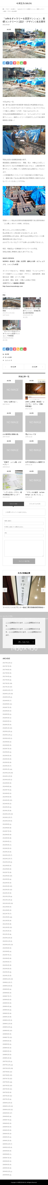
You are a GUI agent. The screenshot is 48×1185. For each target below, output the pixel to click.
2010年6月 (6, 958)
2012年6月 (6, 876)
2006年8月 (6, 1116)
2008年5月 (6, 1044)
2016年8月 (6, 704)
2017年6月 (6, 669)
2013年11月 (6, 817)
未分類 (7, 354)
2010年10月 (6, 944)
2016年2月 (6, 724)
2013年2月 (6, 848)
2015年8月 (6, 745)
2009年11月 (6, 982)
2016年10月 (6, 697)
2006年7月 (6, 1120)
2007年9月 (6, 1072)
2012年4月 (6, 883)
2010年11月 (6, 941)
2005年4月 (6, 1168)
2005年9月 (6, 1151)
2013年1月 (6, 852)
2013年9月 (6, 824)
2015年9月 (6, 742)
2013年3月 (6, 845)
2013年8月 (6, 828)
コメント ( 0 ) (13, 503)
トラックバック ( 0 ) (34, 503)
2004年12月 (6, 1171)
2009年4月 (6, 1006)
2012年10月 (6, 862)
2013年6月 (6, 834)
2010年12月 (6, 938)
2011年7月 (6, 913)
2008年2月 (6, 1054)
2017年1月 (6, 687)
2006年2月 (6, 1137)
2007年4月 (6, 1089)
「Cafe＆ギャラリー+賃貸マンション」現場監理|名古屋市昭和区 (32, 311)
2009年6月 (6, 999)
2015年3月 (6, 762)
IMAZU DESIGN (8, 258)
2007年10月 (6, 1068)
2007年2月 (6, 1096)
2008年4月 (6, 1048)
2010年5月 (6, 962)
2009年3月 (6, 1010)
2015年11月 (6, 735)
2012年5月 (6, 879)
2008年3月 (6, 1051)
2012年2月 (6, 889)
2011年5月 (6, 920)
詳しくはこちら (24, 642)
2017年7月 (6, 666)
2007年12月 (6, 1061)
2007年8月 (6, 1075)
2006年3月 (6, 1133)
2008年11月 (6, 1023)
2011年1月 (6, 934)
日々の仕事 (8, 357)
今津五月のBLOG (24, 3)
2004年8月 (6, 1175)
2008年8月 (6, 1034)
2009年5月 (6, 1003)
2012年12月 (6, 855)
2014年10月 (6, 779)
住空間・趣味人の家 (28, 261)
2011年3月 (6, 927)
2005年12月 (6, 1144)
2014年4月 (6, 800)
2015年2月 (6, 766)
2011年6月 (6, 917)
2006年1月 (6, 1140)
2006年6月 (6, 1123)
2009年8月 (6, 993)
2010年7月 (6, 955)
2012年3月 (6, 886)
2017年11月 (6, 663)
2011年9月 (6, 907)
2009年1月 (6, 1017)
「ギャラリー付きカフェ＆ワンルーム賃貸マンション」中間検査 (11, 333)
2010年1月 (6, 975)
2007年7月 (6, 1078)
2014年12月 (6, 773)
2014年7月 (6, 790)
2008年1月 (6, 1058)
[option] (24, 592)
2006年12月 (6, 1103)
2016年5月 (6, 714)
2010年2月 (6, 972)
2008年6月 (6, 1041)
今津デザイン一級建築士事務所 (14, 283)
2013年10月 (6, 821)
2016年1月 (6, 728)
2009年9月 (6, 989)
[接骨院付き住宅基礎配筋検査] (12, 302)
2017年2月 (6, 683)
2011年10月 (6, 903)
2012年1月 (6, 893)
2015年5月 (6, 755)
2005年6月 (6, 1161)
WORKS (5, 261)
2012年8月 (6, 869)
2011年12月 (6, 896)
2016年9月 (6, 700)
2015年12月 (6, 731)
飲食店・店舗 (14, 261)
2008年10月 (6, 1027)
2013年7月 (6, 831)
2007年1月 (6, 1099)
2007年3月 (6, 1092)
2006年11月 (6, 1106)
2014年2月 (6, 807)
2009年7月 (6, 996)
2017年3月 (6, 680)
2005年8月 (6, 1154)
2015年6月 (6, 752)
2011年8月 (6, 910)
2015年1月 (6, 769)
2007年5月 (6, 1085)
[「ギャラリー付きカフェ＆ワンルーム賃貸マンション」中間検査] (12, 325)
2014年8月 (6, 786)
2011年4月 (6, 924)
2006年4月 (6, 1130)
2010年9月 (6, 948)
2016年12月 (6, 690)
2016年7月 (6, 707)
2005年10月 (6, 1147)
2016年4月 (6, 718)
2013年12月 (6, 814)
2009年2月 (6, 1013)
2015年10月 (6, 738)
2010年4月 (6, 965)
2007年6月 (6, 1082)
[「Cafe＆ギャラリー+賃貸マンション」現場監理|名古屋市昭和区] (32, 302)
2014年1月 (6, 810)
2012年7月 (6, 872)
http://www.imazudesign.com (13, 286)
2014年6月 (6, 793)
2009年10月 (6, 986)
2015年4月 (6, 759)
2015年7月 (6, 748)
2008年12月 (6, 1020)
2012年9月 (6, 865)
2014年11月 (6, 776)
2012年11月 (6, 858)
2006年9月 (6, 1113)
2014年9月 (6, 783)
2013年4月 (6, 841)
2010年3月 (6, 968)
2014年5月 (6, 797)
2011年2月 (6, 931)
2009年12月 (6, 979)
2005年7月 (6, 1158)
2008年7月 (6, 1037)
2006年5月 (6, 1127)
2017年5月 (6, 673)
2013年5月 (6, 838)
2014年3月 (6, 803)
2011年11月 (6, 900)
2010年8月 (6, 951)
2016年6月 (6, 711)
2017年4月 (6, 676)
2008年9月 (6, 1030)
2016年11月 (6, 693)
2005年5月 (6, 1164)
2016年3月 (6, 721)
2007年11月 (6, 1065)
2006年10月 (6, 1109)
